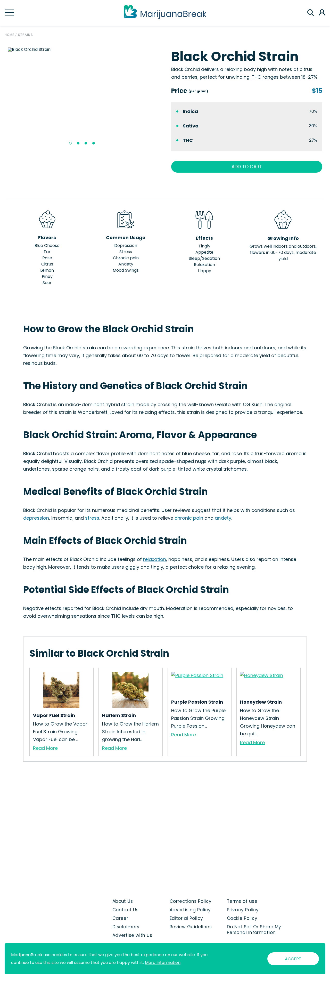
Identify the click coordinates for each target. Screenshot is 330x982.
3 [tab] (86, 143)
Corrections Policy (191, 901)
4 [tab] (93, 143)
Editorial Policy (186, 918)
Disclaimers (125, 927)
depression (36, 518)
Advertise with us (132, 935)
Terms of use (242, 901)
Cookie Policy (242, 918)
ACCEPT (293, 959)
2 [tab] (78, 143)
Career (120, 918)
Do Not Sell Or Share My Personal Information (254, 930)
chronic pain (189, 518)
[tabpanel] (83, 49)
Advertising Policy (190, 910)
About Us (122, 901)
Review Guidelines (191, 927)
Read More (45, 748)
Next (162, 97)
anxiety (223, 518)
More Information (162, 962)
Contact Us (125, 910)
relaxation (154, 559)
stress (92, 518)
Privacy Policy (243, 910)
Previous (3, 97)
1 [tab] (70, 143)
